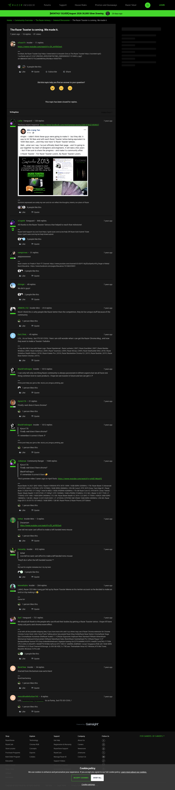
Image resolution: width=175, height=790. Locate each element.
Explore (32, 736)
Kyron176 (22, 401)
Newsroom (82, 748)
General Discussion (61, 20)
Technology (34, 740)
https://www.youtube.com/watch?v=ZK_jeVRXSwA (40, 46)
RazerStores (9, 740)
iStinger (21, 284)
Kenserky (22, 549)
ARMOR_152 (23, 308)
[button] (162, 5)
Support (63, 5)
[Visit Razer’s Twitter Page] (103, 752)
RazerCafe (9, 744)
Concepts (33, 748)
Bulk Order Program (12, 757)
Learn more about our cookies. (134, 772)
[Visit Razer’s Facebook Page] (103, 740)
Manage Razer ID (60, 757)
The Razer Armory (43, 20)
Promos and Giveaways (106, 5)
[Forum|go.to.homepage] (21, 5)
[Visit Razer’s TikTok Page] (103, 761)
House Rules (81, 5)
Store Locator (10, 748)
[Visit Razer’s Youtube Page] (103, 757)
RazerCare (57, 752)
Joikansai (22, 461)
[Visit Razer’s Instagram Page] (103, 744)
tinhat (20, 518)
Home (9, 20)
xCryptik (21, 220)
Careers (80, 744)
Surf (19, 617)
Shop (7, 736)
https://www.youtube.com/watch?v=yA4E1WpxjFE (80, 478)
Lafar (20, 120)
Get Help (57, 740)
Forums (47, 5)
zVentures (81, 752)
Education (9, 761)
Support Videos (59, 761)
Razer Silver (130, 5)
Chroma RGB (34, 744)
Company (81, 736)
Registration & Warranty (62, 744)
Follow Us (105, 736)
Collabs (32, 757)
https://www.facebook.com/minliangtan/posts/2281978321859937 (69, 124)
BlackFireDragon (25, 369)
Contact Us (82, 757)
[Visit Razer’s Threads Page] (103, 749)
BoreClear (22, 667)
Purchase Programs (12, 752)
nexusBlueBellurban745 (28, 696)
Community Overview (23, 20)
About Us (81, 740)
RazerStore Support (61, 748)
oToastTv (22, 42)
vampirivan (22, 252)
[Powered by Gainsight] (88, 725)
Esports (32, 752)
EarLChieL (22, 334)
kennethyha (23, 585)
